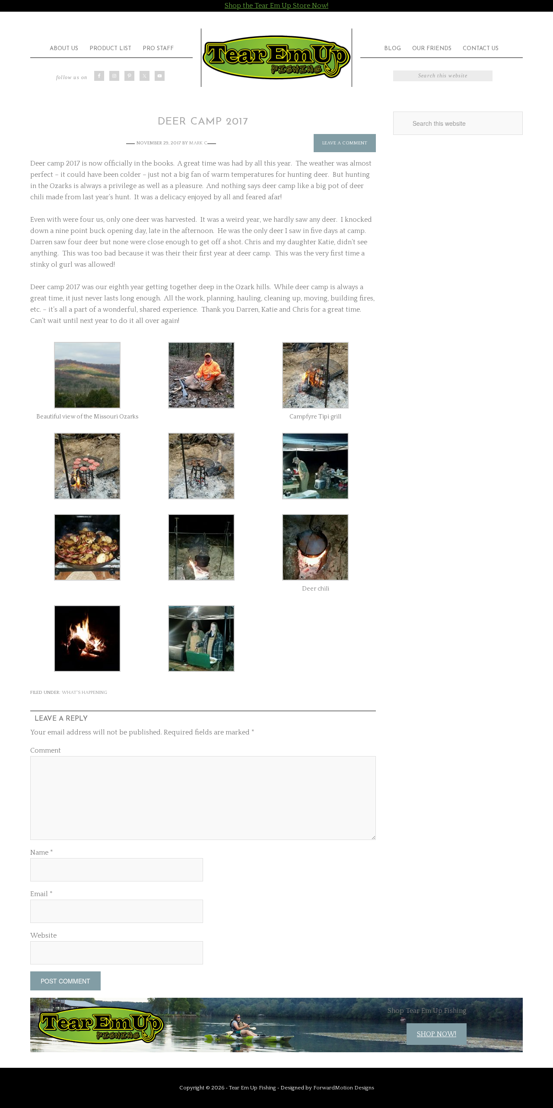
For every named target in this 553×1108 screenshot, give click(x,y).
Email (41, 894)
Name (41, 852)
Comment (45, 750)
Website (43, 935)
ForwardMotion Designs (343, 1088)
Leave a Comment (344, 143)
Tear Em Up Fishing (276, 58)
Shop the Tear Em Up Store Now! (276, 6)
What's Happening (84, 692)
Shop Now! (436, 1034)
